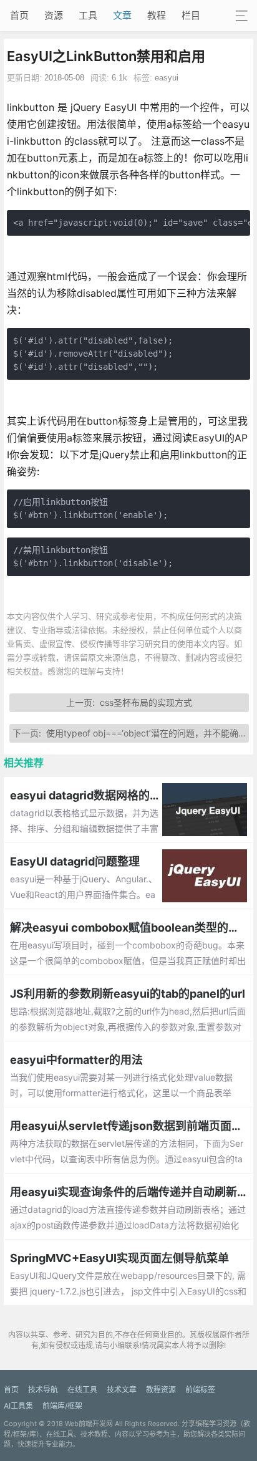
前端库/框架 (62, 1405)
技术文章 (122, 1389)
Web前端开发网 (89, 1423)
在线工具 (82, 1389)
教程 (156, 15)
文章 (122, 15)
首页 (19, 15)
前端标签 (200, 1389)
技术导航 (43, 1389)
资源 (53, 15)
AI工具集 (18, 1405)
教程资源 (161, 1389)
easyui (166, 77)
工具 (88, 15)
